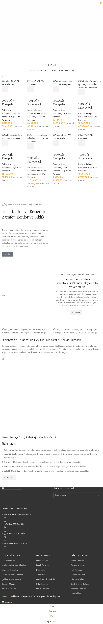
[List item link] (26, 529)
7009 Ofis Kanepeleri (59, 156)
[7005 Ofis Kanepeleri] (13, 136)
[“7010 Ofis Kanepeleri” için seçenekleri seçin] (81, 143)
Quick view (12, 89)
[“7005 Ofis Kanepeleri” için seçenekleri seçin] (5, 143)
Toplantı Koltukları (78, 574)
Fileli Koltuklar (76, 570)
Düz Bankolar (42, 560)
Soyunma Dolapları (10, 570)
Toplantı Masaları (9, 584)
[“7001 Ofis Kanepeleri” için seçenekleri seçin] (30, 89)
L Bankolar (40, 570)
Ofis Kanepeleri (77, 579)
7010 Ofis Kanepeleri (85, 156)
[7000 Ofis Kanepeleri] (13, 82)
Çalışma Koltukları (78, 565)
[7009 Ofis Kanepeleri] (64, 136)
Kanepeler (6, 113)
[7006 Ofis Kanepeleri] (38, 138)
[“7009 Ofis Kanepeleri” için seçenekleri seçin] (56, 143)
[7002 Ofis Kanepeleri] (64, 82)
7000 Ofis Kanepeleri (8, 102)
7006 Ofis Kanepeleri (34, 159)
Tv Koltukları (76, 593)
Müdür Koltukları (77, 560)
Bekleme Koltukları (78, 588)
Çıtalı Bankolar (42, 584)
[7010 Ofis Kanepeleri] (89, 136)
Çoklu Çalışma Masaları (12, 579)
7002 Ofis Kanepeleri (59, 102)
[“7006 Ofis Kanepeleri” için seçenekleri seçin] (30, 146)
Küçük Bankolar (42, 565)
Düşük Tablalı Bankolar (45, 579)
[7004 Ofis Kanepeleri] (89, 84)
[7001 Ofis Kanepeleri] (38, 82)
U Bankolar (40, 574)
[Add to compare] (19, 89)
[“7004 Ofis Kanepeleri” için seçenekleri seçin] (81, 92)
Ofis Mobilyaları (8, 560)
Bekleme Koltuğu (9, 110)
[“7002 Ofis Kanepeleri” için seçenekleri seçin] (56, 89)
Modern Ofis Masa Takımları (14, 565)
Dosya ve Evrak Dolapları (12, 574)
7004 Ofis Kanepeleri (85, 105)
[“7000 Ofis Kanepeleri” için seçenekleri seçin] (5, 89)
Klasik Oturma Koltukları (80, 584)
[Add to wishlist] (5, 95)
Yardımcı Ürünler (9, 588)
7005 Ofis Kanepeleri (8, 156)
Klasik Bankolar (42, 588)
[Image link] (12, 497)
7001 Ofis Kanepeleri (34, 102)
